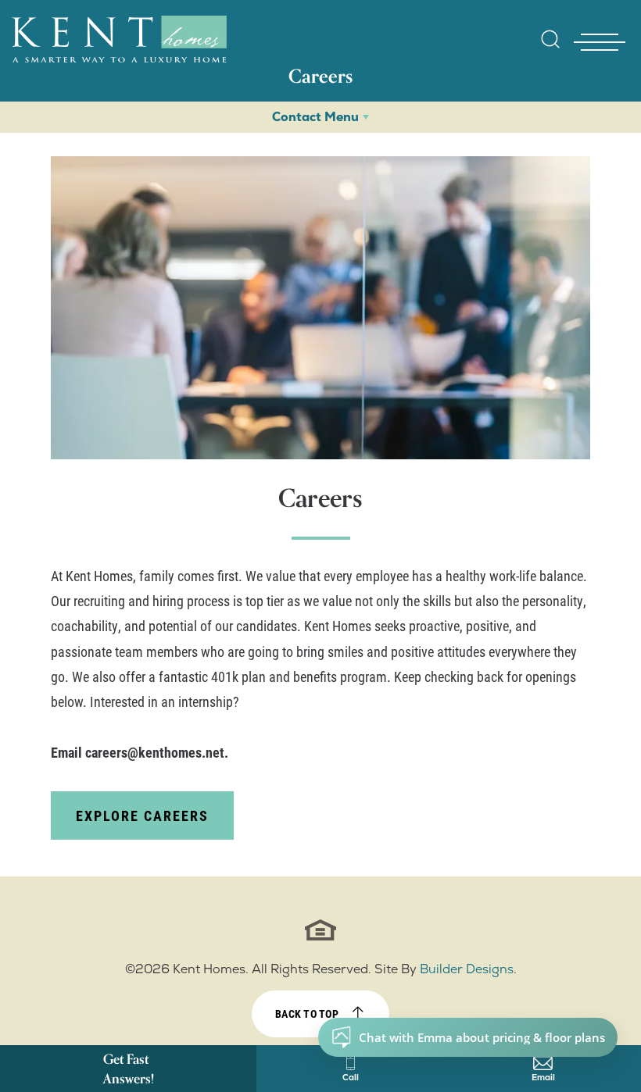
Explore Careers (142, 815)
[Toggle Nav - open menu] (599, 42)
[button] (550, 49)
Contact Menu (315, 117)
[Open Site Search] (550, 39)
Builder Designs (467, 969)
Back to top (306, 1013)
